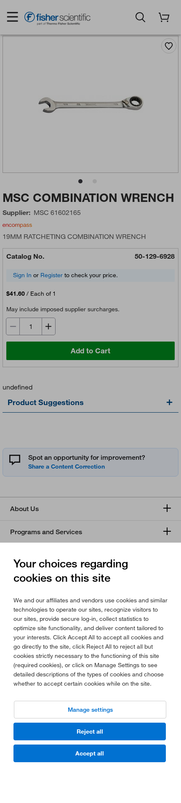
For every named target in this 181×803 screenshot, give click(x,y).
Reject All (90, 731)
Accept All (89, 753)
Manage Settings (90, 709)
